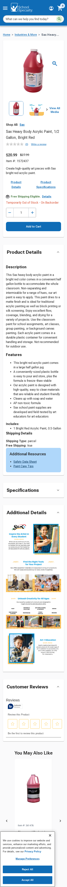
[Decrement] (10, 212)
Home (6, 34)
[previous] (6, 821)
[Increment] (32, 212)
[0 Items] (60, 8)
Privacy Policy (33, 851)
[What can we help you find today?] (59, 19)
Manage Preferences (27, 858)
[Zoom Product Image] (55, 63)
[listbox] (26, 114)
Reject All (27, 869)
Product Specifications (46, 185)
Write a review (38, 144)
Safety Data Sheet (25, 462)
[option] (16, 114)
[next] (47, 110)
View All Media (55, 110)
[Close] (50, 835)
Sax (22, 125)
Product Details (16, 185)
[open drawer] (5, 8)
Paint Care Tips (23, 466)
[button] (51, 8)
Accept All (28, 880)
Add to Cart (33, 226)
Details (46, 196)
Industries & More (26, 34)
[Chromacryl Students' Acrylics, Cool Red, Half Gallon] (33, 791)
